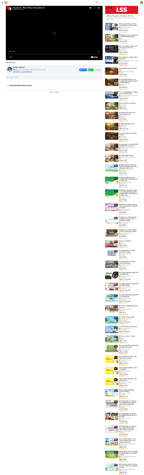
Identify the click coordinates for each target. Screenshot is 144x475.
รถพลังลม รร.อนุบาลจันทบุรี (127, 317)
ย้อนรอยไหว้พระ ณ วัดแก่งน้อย (128, 103)
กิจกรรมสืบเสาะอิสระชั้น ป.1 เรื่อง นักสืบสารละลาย (128, 379)
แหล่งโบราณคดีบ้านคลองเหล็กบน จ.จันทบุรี (128, 134)
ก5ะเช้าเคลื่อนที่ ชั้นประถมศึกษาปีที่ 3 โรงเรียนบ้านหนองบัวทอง (128, 346)
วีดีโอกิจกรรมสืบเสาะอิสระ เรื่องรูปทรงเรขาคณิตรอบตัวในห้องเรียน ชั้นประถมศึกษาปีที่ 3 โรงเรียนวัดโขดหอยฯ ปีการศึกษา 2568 (128, 192)
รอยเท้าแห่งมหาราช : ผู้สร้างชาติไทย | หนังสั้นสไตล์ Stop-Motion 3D (128, 145)
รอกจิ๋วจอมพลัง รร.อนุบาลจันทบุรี (129, 326)
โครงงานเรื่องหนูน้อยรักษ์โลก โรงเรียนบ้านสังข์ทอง (126, 390)
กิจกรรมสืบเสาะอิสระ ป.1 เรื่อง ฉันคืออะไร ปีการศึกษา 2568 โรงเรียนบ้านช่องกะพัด (128, 465)
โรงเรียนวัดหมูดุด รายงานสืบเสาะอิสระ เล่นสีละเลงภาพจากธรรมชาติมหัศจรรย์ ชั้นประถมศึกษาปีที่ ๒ (127, 402)
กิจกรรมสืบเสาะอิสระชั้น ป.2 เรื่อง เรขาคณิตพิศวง (128, 368)
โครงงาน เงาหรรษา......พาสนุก (128, 336)
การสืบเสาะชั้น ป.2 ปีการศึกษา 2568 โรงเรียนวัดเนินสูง (127, 251)
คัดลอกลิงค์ (98, 70)
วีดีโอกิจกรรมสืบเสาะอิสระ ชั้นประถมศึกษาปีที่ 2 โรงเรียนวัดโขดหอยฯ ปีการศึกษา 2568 (128, 179)
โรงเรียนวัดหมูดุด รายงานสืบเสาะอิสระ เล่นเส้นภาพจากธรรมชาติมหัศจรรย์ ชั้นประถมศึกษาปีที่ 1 (127, 427)
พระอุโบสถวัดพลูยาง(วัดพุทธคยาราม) (128, 69)
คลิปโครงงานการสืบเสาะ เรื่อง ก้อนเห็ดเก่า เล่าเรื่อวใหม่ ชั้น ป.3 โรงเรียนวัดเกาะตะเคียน (128, 206)
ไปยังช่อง (23, 72)
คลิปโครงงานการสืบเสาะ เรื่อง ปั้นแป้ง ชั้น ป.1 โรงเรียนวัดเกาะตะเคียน (128, 230)
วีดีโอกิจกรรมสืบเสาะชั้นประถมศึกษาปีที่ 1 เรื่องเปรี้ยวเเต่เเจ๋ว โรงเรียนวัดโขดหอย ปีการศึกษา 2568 (128, 166)
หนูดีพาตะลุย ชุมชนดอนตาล (128, 123)
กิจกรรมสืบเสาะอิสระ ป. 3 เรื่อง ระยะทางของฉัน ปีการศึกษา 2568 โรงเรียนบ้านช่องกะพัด (127, 440)
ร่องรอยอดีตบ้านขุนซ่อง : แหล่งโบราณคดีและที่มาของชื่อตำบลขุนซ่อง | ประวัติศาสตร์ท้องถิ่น (128, 81)
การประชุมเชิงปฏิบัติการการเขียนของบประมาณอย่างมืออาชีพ (128, 92)
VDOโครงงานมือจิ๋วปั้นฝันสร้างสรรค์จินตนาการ (128, 306)
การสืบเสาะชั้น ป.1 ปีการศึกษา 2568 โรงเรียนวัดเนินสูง (127, 262)
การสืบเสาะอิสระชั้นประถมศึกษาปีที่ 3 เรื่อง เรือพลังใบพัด (128, 295)
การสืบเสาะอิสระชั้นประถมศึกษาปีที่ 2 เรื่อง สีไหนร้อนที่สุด (128, 284)
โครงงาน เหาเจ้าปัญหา (126, 241)
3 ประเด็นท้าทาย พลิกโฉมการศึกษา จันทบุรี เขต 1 (128, 57)
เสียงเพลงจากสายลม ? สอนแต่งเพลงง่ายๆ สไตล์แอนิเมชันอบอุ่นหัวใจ (128, 35)
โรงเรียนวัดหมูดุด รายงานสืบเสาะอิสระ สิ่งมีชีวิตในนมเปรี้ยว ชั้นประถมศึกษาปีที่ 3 (128, 415)
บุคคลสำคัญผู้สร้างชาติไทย (127, 155)
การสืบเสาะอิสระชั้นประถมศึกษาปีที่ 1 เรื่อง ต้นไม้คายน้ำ (128, 273)
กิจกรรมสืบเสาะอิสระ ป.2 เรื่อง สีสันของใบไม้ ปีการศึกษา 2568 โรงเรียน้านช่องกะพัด (128, 453)
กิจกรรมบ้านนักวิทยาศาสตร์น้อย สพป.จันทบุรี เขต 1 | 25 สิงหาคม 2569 (128, 24)
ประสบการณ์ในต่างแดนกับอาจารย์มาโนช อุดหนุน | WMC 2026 (128, 46)
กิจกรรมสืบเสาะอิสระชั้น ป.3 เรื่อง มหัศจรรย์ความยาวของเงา (128, 357)
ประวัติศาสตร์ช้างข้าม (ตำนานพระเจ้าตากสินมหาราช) (127, 113)
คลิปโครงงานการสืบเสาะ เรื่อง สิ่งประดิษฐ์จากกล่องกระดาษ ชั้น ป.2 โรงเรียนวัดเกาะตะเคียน (127, 218)
